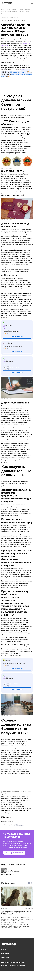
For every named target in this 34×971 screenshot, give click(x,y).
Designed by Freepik (6, 168)
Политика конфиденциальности (13, 966)
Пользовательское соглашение (13, 962)
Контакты (5, 953)
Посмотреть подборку (14, 853)
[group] (17, 908)
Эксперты (5, 957)
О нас (3, 950)
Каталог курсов (23, 3)
